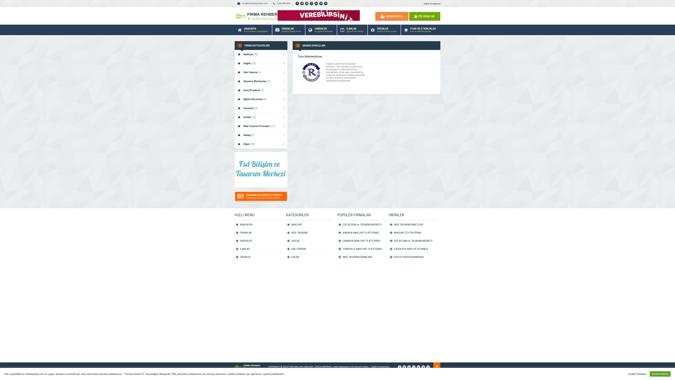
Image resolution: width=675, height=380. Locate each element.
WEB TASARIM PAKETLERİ (408, 224)
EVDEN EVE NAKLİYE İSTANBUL (411, 249)
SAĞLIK (295, 240)
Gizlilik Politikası (637, 374)
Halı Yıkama (252, 72)
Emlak (249, 117)
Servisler (250, 108)
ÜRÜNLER (245, 257)
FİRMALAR (246, 232)
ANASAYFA (246, 224)
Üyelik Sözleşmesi (432, 4)
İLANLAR (245, 249)
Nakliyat (250, 54)
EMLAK (295, 257)
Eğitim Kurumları (255, 99)
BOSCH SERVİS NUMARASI (409, 257)
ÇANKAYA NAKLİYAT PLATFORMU (361, 240)
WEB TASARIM (299, 232)
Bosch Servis (361, 366)
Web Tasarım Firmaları (259, 126)
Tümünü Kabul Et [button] (660, 374)
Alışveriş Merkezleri (256, 81)
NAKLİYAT (297, 224)
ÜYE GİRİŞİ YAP (426, 16)
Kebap (248, 135)
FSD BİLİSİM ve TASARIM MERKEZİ (362, 224)
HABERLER (246, 240)
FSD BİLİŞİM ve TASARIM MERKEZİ (413, 240)
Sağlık (249, 63)
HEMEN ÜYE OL (394, 16)
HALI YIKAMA (298, 249)
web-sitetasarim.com (344, 366)
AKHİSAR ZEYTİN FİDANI (407, 232)
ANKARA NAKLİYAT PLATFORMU (361, 232)
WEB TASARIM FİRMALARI (357, 257)
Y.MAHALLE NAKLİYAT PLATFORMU (362, 249)
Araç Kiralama (253, 90)
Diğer (249, 144)
